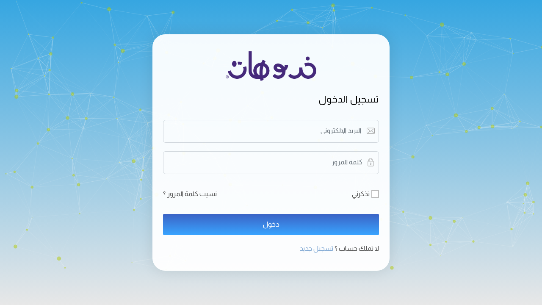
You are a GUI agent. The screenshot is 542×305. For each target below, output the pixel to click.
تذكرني (361, 193)
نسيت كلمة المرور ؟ (190, 193)
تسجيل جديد (317, 248)
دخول (271, 224)
